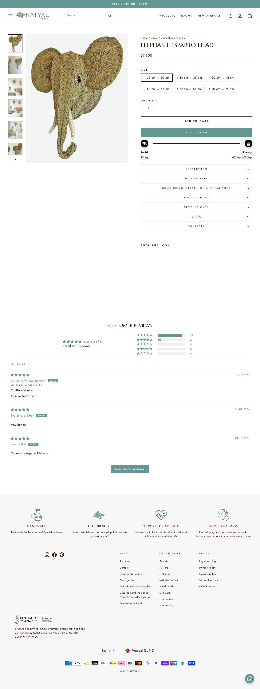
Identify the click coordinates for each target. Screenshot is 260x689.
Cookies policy (207, 574)
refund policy (207, 586)
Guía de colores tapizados (135, 586)
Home (144, 38)
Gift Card (165, 593)
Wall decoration (169, 580)
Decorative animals (172, 38)
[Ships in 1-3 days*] (223, 515)
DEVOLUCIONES (196, 207)
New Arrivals (209, 15)
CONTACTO (196, 226)
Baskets (164, 561)
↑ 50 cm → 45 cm (221, 77)
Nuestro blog (167, 605)
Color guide (127, 580)
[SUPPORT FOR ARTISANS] (161, 515)
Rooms (186, 15)
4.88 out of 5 (92, 341)
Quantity (149, 100)
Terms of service (208, 580)
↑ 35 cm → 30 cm (156, 77)
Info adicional (196, 197)
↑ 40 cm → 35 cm (189, 77)
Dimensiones (196, 178)
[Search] (110, 15)
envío (196, 216)
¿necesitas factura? (131, 603)
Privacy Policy (207, 568)
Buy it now (196, 132)
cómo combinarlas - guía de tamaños (196, 188)
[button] (145, 335)
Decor (154, 38)
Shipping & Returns (131, 574)
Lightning (165, 574)
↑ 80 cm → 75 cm (221, 89)
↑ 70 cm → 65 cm (189, 89)
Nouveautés (166, 599)
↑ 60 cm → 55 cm (156, 89)
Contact (124, 568)
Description (196, 169)
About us (125, 561)
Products (167, 15)
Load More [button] (130, 469)
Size (144, 70)
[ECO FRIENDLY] (99, 515)
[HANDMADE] (37, 515)
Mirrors (164, 568)
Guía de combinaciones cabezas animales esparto (135, 595)
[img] (20, 375)
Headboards (167, 586)
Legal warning (207, 561)
